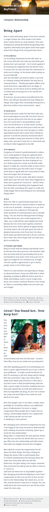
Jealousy (36, 300)
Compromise (38, 499)
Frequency (24, 300)
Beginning (30, 499)
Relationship (31, 298)
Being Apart (13, 30)
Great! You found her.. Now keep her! (24, 312)
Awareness (11, 300)
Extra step (16, 503)
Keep (22, 503)
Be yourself (29, 501)
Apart (5, 300)
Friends (30, 300)
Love (11, 302)
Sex (24, 302)
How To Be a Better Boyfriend (16, 7)
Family (18, 300)
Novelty (6, 501)
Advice (24, 298)
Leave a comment (34, 302)
